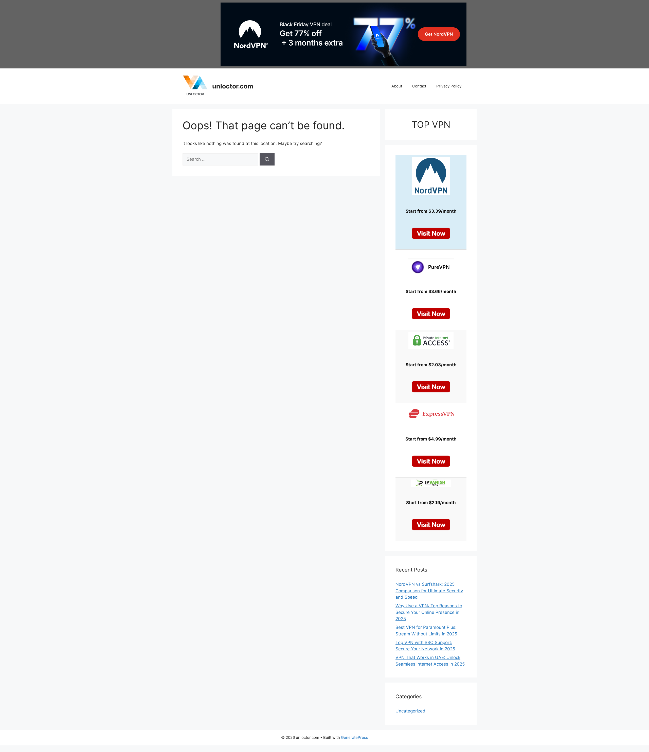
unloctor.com (232, 86)
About (396, 86)
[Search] (267, 159)
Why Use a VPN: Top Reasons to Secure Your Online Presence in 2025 (428, 612)
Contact (419, 86)
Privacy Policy (448, 86)
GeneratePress (354, 737)
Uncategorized (410, 710)
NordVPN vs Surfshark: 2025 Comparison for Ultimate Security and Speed (429, 591)
